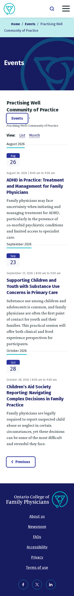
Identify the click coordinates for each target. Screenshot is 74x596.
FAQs (37, 537)
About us (37, 516)
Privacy (37, 557)
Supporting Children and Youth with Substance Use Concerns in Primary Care (33, 286)
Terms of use (37, 567)
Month (34, 135)
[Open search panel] (52, 8)
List (22, 135)
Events (17, 118)
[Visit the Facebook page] (23, 584)
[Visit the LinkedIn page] (51, 584)
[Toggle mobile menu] (66, 9)
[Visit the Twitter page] (37, 584)
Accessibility (37, 547)
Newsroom (37, 526)
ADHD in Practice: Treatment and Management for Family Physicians (35, 186)
